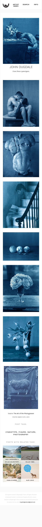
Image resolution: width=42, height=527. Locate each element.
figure (22, 432)
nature (32, 432)
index (16, 5)
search (26, 5)
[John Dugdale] (21, 41)
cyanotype (11, 432)
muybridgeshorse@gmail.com (27, 502)
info (36, 5)
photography (20, 435)
